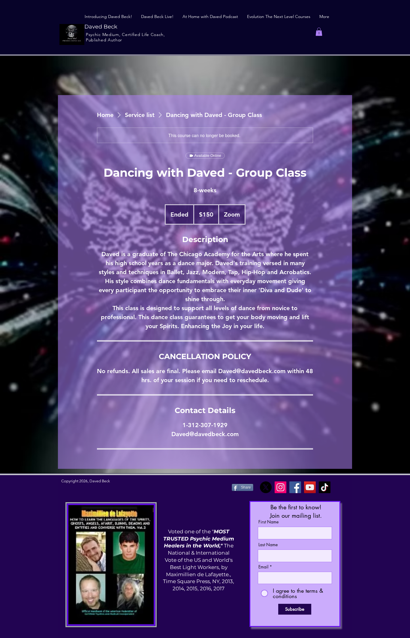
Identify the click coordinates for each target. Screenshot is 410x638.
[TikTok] (324, 487)
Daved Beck (100, 26)
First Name (268, 522)
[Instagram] (280, 487)
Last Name (268, 545)
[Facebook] (295, 487)
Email (263, 567)
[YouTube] (310, 487)
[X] (266, 487)
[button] (318, 32)
